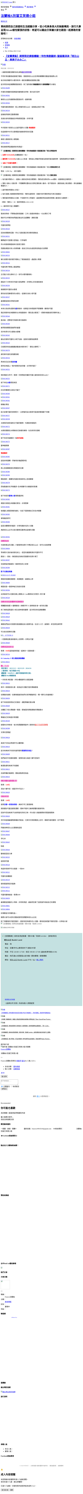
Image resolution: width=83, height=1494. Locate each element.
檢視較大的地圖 (10, 999)
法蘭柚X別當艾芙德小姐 (18, 16)
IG (34, 960)
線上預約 (39, 960)
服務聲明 (60, 1465)
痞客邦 (18, 1061)
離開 (11, 1490)
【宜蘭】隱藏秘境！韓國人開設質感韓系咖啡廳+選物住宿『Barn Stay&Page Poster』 (26, 1019)
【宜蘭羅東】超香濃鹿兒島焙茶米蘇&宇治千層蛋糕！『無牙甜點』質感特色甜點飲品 (25, 1013)
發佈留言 (4, 1089)
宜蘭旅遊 (16, 1069)
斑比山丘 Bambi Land (18, 960)
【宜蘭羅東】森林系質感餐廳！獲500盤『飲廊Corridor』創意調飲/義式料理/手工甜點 (25, 1032)
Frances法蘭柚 (6, 1049)
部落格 (7, 45)
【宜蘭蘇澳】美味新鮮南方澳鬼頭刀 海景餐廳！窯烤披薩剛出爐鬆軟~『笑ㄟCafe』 (25, 1026)
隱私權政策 (53, 1465)
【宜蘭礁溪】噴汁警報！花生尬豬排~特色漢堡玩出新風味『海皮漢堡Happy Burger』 (25, 1039)
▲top (2, 1072)
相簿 (6, 42)
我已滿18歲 (5, 1490)
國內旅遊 (16, 1066)
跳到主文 (4, 21)
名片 (6, 47)
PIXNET (26, 1465)
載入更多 (4, 1076)
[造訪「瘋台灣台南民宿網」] (8, 1392)
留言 (23, 1061)
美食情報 (17, 38)
